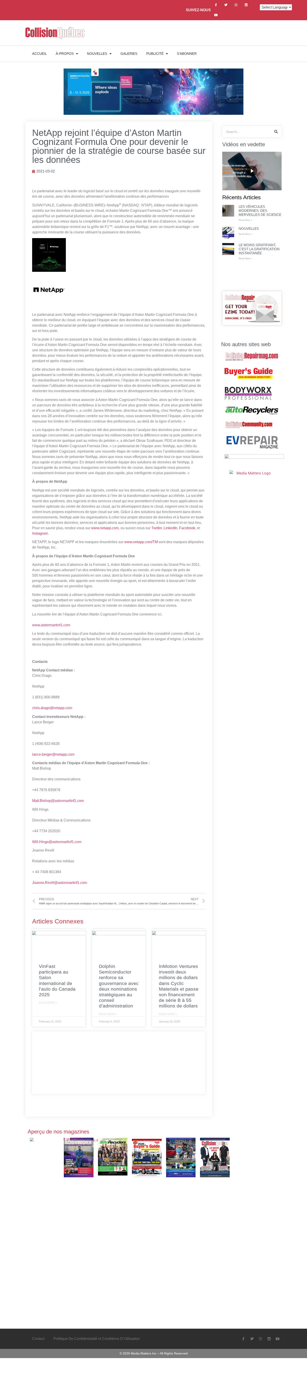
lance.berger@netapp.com (53, 754)
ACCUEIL (39, 53)
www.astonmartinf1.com (51, 625)
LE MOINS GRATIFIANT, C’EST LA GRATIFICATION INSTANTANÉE (259, 249)
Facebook (187, 528)
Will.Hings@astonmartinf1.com (56, 842)
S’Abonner (187, 53)
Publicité (155, 53)
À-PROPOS (65, 53)
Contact (38, 1339)
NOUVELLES (97, 53)
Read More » (48, 1002)
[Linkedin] (246, 5)
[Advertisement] (118, 1062)
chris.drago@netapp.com (52, 708)
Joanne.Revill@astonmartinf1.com (59, 883)
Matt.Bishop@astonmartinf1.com (58, 801)
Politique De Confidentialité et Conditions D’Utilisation (96, 1339)
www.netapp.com (105, 528)
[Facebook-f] (216, 5)
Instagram (40, 533)
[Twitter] (226, 5)
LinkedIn (170, 528)
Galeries (128, 53)
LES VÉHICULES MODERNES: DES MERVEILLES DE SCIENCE (260, 211)
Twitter (156, 528)
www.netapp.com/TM (141, 542)
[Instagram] (236, 5)
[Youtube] (216, 15)
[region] (252, 171)
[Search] (276, 131)
